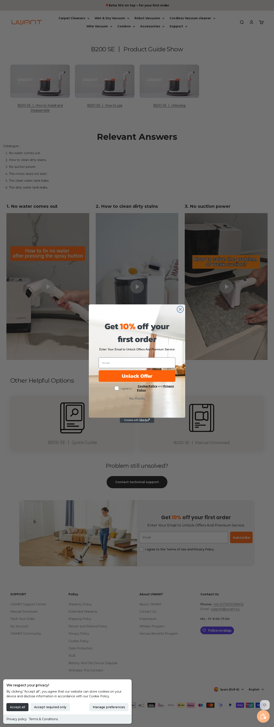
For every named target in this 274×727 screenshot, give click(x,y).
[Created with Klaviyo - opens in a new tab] (137, 420)
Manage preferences (109, 707)
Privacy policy (16, 719)
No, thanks (137, 398)
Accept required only (50, 707)
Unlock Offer (137, 376)
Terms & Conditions (43, 719)
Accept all (17, 707)
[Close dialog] (180, 309)
